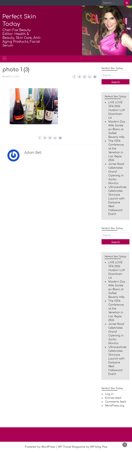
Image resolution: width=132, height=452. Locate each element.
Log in (109, 394)
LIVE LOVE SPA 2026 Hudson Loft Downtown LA (116, 110)
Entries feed (113, 398)
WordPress (48, 446)
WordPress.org (114, 405)
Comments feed (115, 401)
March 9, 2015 (12, 77)
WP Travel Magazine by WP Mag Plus (82, 446)
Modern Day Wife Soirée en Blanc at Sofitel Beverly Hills (116, 129)
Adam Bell (33, 153)
